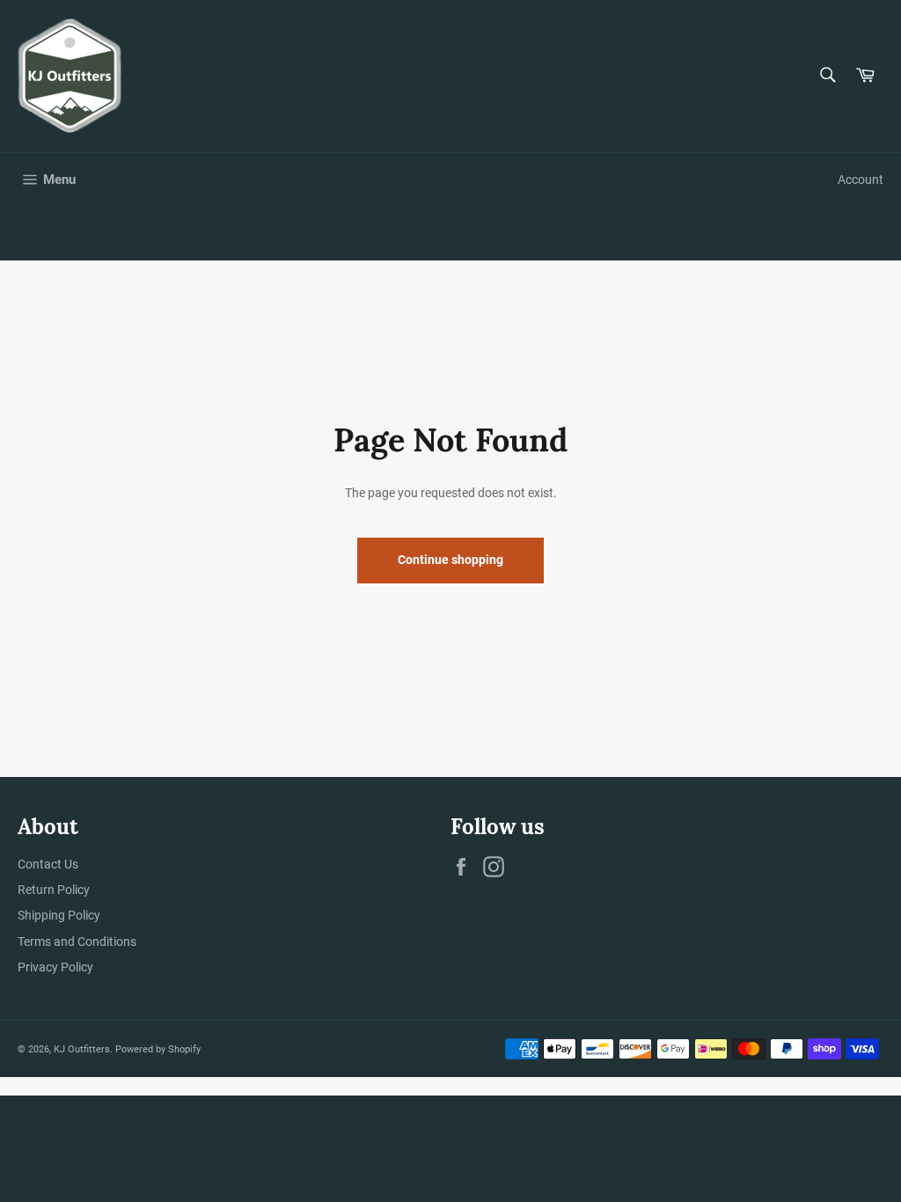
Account (860, 179)
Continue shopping (450, 560)
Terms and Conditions (77, 941)
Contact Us (48, 864)
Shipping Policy (59, 915)
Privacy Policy (55, 967)
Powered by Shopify (158, 1049)
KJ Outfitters (82, 1049)
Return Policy (54, 890)
